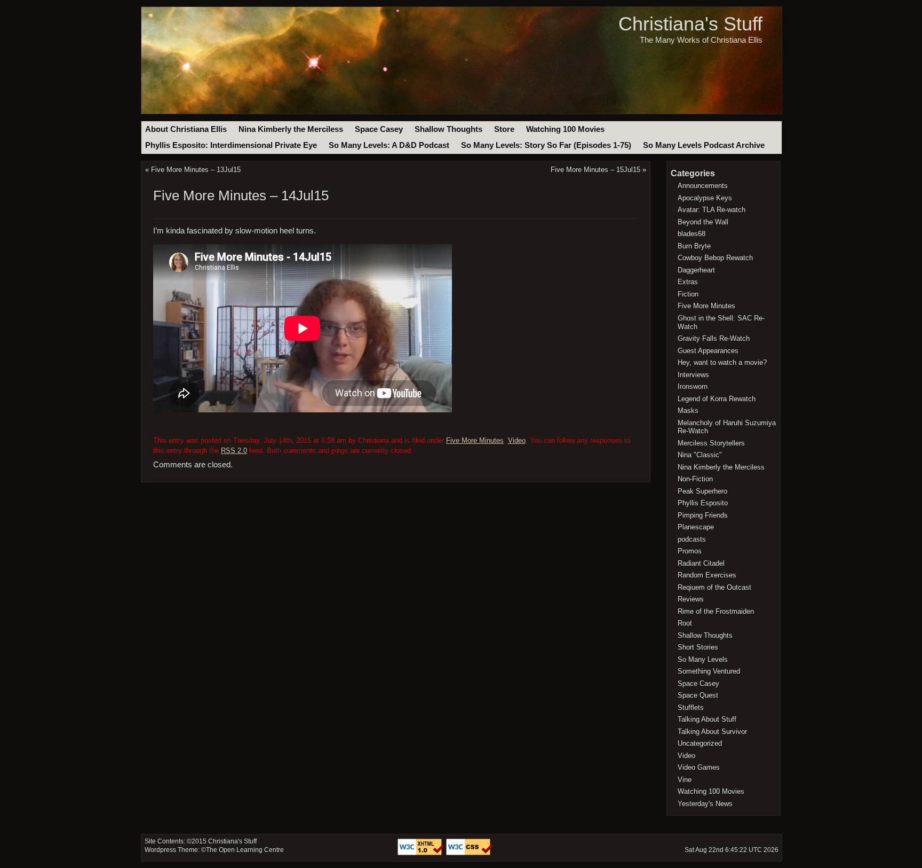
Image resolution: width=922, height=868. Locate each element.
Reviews (691, 599)
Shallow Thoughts (448, 129)
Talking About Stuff (707, 719)
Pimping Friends (703, 515)
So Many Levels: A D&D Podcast (389, 145)
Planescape (696, 527)
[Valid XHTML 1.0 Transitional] (422, 853)
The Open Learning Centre (245, 850)
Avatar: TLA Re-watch (711, 210)
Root (685, 623)
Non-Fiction (695, 479)
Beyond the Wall (703, 222)
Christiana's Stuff (690, 24)
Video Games (699, 767)
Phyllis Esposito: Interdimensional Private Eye (231, 145)
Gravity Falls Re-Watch (714, 338)
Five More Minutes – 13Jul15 (196, 170)
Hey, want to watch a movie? (722, 362)
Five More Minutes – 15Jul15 (595, 170)
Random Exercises (707, 575)
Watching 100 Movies (565, 129)
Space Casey (379, 129)
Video (517, 440)
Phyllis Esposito (703, 503)
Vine (684, 780)
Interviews (693, 375)
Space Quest (698, 695)
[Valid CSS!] (469, 853)
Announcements (703, 186)
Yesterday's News (705, 804)
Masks (688, 410)
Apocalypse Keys (705, 198)
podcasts (692, 539)
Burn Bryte (694, 246)
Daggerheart (696, 270)
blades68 (691, 234)
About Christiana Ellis (186, 129)
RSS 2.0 (234, 451)
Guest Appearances (708, 351)
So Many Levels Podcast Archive (704, 145)
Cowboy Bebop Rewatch (715, 258)
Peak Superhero (702, 491)
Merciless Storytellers (711, 443)
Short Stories (698, 647)
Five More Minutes (475, 440)
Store (504, 129)
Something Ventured (709, 671)
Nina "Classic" (700, 455)
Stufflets (691, 707)
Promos (690, 551)
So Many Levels (703, 659)
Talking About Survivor (712, 732)
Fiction (688, 294)
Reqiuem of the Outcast (714, 587)
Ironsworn (693, 386)
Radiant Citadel (701, 563)
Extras (688, 282)
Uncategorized (700, 743)
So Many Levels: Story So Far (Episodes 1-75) (546, 145)
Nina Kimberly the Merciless (291, 129)
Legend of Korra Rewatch (717, 399)
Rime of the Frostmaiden (716, 611)
